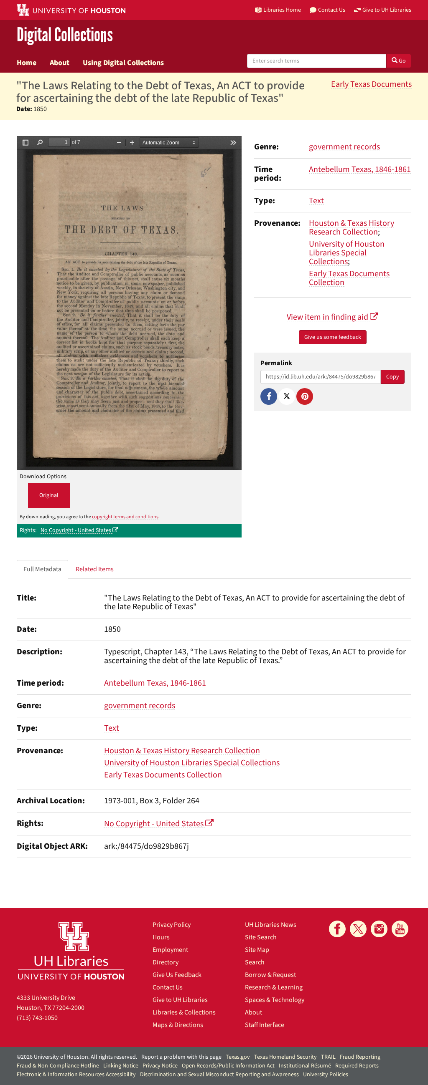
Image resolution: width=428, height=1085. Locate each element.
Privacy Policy (172, 924)
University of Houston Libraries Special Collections (347, 252)
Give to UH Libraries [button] (386, 9)
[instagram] (379, 929)
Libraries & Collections (184, 1012)
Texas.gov (238, 1057)
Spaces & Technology (274, 999)
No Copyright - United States (76, 530)
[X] (286, 396)
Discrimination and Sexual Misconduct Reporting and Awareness (219, 1074)
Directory (165, 962)
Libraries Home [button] (282, 9)
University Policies (325, 1074)
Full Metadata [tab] (42, 569)
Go (401, 61)
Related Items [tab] (95, 569)
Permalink (276, 363)
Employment (170, 949)
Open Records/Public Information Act (228, 1066)
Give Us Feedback (177, 974)
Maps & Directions (178, 1024)
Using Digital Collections (123, 62)
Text (316, 201)
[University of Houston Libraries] (71, 950)
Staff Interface (264, 1024)
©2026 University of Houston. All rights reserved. (77, 1057)
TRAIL (328, 1057)
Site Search (261, 937)
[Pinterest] (304, 396)
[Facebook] (268, 396)
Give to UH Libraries (180, 999)
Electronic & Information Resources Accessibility (76, 1074)
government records (344, 147)
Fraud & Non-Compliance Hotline (58, 1066)
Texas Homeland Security (285, 1057)
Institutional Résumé (305, 1066)
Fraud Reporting (360, 1057)
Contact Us (168, 987)
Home (26, 62)
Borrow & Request (270, 974)
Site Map (257, 949)
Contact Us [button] (331, 9)
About (59, 62)
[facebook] (337, 929)
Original (49, 495)
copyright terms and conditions (125, 516)
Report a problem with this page (181, 1057)
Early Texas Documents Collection (349, 278)
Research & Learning (274, 987)
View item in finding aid (328, 317)
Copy (392, 377)
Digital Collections (65, 35)
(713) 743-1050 (37, 1017)
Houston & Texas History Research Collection (351, 227)
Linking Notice (120, 1066)
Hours (161, 937)
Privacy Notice (160, 1066)
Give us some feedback (332, 337)
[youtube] (400, 929)
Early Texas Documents (371, 84)
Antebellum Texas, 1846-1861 (360, 169)
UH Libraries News (270, 924)
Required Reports (357, 1066)
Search (255, 962)
